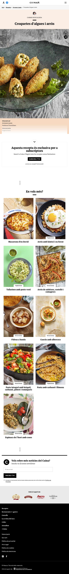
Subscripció (6, 534)
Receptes (8, 7)
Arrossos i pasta (17, 7)
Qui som (4, 538)
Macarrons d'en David (18, 241)
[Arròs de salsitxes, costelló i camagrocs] (50, 266)
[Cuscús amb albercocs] (50, 316)
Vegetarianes (50, 237)
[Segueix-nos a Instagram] (3, 556)
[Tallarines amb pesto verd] (18, 266)
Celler (4, 522)
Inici (3, 7)
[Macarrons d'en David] (18, 218)
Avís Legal (5, 544)
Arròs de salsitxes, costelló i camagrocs (51, 290)
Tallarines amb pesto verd (18, 289)
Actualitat (5, 525)
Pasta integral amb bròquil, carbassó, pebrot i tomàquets (18, 388)
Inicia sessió (40, 164)
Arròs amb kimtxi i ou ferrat (51, 241)
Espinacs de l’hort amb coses (18, 437)
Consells (5, 515)
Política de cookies (8, 548)
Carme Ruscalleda (34, 17)
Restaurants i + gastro (10, 512)
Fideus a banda (18, 339)
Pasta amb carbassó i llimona (50, 387)
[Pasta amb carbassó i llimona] (50, 364)
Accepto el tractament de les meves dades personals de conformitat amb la (28, 481)
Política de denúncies (9, 551)
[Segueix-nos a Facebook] (6, 556)
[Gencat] (23, 569)
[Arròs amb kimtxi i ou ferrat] (50, 218)
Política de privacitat (8, 541)
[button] (65, 2)
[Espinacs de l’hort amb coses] (18, 414)
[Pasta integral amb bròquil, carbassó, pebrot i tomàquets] (18, 364)
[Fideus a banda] (18, 316)
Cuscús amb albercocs (50, 339)
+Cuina (4, 529)
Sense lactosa (50, 285)
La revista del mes (8, 519)
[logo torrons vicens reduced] (15, 497)
